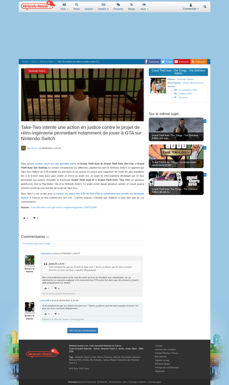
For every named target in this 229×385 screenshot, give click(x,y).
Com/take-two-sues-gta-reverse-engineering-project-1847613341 (64, 207)
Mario (99, 357)
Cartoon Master (109, 360)
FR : (176, 90)
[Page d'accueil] (42, 353)
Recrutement (161, 356)
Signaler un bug (162, 360)
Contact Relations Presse (166, 353)
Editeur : (172, 79)
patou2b (45, 300)
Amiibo (86, 360)
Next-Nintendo (115, 382)
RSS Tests (84, 368)
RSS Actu (73, 368)
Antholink (46, 253)
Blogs (131, 8)
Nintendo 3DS (75, 360)
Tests (76, 8)
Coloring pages (154, 382)
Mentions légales (162, 364)
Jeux (143, 8)
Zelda (93, 357)
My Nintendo (95, 360)
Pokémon (108, 357)
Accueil (25, 62)
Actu (63, 8)
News (34, 62)
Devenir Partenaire (87, 382)
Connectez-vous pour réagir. (37, 243)
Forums (118, 8)
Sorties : (172, 86)
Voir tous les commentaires (82, 330)
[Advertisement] (114, 35)
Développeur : (175, 83)
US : (176, 93)
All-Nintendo (102, 382)
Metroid (116, 357)
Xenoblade (126, 357)
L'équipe (158, 346)
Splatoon (136, 357)
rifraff (33, 148)
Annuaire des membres (165, 349)
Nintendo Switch (47, 62)
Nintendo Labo (124, 360)
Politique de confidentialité (167, 367)
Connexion (190, 8)
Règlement (160, 371)
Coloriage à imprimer (137, 382)
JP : (176, 97)
